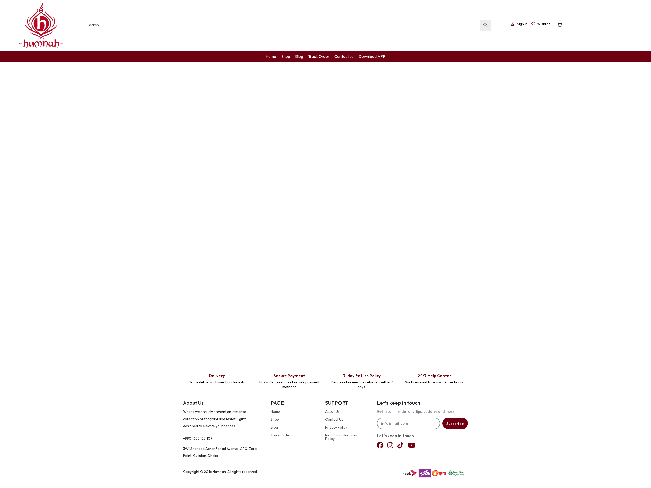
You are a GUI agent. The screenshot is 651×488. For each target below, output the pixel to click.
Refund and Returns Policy (341, 437)
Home (275, 411)
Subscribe (455, 423)
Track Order (280, 435)
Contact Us (334, 419)
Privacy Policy (336, 427)
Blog (274, 427)
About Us (332, 411)
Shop (275, 419)
